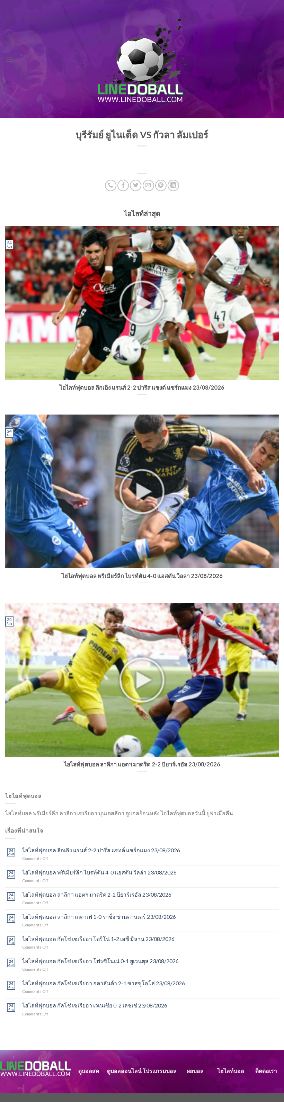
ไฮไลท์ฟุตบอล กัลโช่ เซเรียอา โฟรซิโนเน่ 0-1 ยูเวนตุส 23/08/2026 (100, 961)
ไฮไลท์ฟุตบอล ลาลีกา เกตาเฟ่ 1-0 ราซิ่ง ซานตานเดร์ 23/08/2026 (99, 916)
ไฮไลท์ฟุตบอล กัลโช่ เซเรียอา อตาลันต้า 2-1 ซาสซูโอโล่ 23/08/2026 (103, 983)
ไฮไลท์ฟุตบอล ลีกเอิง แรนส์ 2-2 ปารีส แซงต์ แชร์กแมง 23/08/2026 (101, 850)
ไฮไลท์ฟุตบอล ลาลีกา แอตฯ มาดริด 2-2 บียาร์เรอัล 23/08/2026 (96, 894)
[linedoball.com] (142, 59)
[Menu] (9, 59)
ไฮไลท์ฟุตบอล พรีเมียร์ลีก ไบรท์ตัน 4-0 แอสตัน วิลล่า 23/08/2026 (99, 872)
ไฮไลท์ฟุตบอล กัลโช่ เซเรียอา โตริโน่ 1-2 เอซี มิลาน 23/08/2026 (98, 938)
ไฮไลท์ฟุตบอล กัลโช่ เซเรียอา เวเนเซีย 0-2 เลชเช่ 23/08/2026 (94, 1005)
